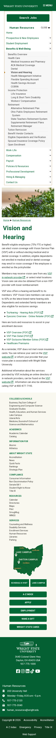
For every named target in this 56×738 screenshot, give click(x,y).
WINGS (12, 515)
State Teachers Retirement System (29, 119)
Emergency (25, 727)
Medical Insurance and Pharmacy (28, 61)
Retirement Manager (21, 126)
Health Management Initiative (26, 75)
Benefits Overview (17, 54)
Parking (12, 540)
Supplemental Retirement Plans (27, 122)
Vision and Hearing (21, 72)
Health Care (14, 58)
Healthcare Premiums (18, 343)
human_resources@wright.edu (23, 710)
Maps (11, 506)
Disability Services (17, 527)
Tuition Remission (17, 129)
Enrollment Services (18, 530)
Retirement (13, 104)
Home (9, 32)
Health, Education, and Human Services (27, 412)
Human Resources (21, 220)
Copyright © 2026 (11, 720)
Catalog (13, 436)
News (11, 460)
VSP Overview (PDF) (19, 332)
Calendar (13, 500)
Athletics (17, 448)
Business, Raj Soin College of (22, 402)
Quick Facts (14, 463)
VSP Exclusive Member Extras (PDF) (27, 339)
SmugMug (18, 512)
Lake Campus (15, 415)
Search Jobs (28, 17)
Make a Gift (28, 619)
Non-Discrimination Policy (21, 481)
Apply (28, 602)
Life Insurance (18, 93)
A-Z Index (28, 594)
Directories (14, 503)
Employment (28, 610)
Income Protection (17, 90)
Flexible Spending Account (25, 79)
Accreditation (15, 457)
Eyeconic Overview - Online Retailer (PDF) (30, 316)
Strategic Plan (16, 470)
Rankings (13, 466)
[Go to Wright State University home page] (21, 5)
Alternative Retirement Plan (25, 108)
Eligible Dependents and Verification (27, 137)
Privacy (38, 727)
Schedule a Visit (19, 583)
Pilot (11, 509)
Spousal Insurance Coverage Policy (26, 140)
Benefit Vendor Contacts (20, 133)
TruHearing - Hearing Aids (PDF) (25, 312)
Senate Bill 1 (15, 484)
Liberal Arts (14, 418)
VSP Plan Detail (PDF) (20, 336)
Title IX (12, 491)
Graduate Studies (17, 409)
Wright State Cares (28, 627)
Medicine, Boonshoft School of (23, 421)
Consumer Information (20, 478)
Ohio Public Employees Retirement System (29, 113)
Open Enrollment (16, 144)
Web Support (29, 734)
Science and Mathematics (21, 424)
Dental (14, 68)
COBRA (15, 86)
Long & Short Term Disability (26, 97)
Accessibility (30, 720)
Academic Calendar (18, 433)
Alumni (16, 445)
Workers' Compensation (23, 101)
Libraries (13, 537)
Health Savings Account (23, 83)
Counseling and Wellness (21, 524)
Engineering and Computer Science (25, 406)
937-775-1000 (28, 663)
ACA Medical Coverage (23, 65)
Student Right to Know (19, 488)
